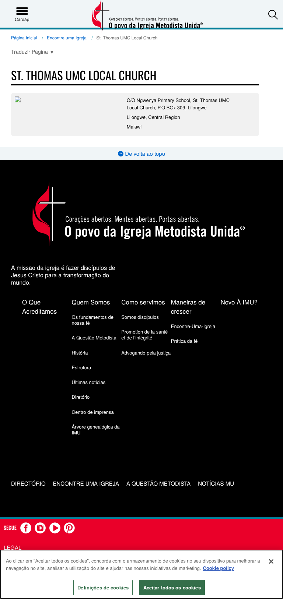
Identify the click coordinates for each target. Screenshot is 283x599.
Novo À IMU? (239, 301)
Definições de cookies (103, 587)
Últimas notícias (89, 381)
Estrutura (81, 367)
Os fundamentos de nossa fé (92, 319)
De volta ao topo (144, 154)
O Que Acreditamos (39, 306)
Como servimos (143, 301)
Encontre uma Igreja (67, 38)
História (80, 352)
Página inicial (24, 38)
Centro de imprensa (93, 411)
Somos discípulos (140, 316)
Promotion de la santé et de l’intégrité (144, 334)
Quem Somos (91, 301)
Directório (28, 483)
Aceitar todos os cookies (172, 587)
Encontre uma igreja (86, 483)
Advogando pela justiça (146, 352)
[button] (273, 14)
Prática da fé (184, 340)
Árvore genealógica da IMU (96, 429)
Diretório (81, 396)
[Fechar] (271, 561)
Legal (12, 548)
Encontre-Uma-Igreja (193, 326)
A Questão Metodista (94, 337)
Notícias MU (216, 483)
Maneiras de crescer (188, 306)
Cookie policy (218, 567)
